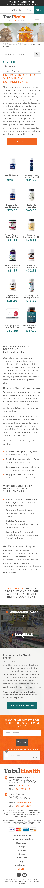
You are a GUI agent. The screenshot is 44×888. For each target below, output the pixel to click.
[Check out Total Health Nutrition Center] (22, 771)
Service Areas (22, 865)
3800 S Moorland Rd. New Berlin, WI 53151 (19, 796)
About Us (22, 857)
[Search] (37, 54)
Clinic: (19, 789)
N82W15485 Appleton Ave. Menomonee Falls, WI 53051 (23, 779)
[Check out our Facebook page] (19, 875)
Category (9, 66)
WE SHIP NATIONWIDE (22, 3)
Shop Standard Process (22, 705)
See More (22, 141)
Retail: (19, 786)
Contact (22, 869)
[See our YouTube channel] (24, 875)
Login (22, 861)
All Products (9, 43)
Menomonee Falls (22, 694)
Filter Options (12, 71)
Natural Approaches (22, 839)
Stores (21, 854)
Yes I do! (22, 742)
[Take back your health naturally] (14, 18)
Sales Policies (34, 812)
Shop (29, 10)
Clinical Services (22, 835)
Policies (22, 850)
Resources (22, 843)
